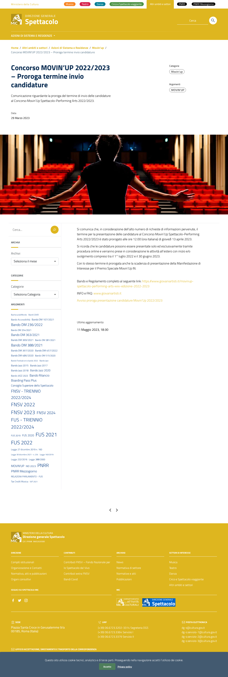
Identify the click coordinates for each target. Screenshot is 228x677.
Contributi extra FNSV (76, 573)
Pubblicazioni (124, 579)
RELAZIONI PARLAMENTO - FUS (27, 476)
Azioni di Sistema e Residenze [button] (32, 35)
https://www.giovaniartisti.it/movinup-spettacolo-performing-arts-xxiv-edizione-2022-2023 (135, 284)
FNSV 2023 (23, 412)
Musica (173, 562)
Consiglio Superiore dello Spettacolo (32, 385)
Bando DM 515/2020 (45, 355)
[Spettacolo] (16, 19)
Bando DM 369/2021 (22, 340)
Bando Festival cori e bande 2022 (24, 360)
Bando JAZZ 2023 (19, 375)
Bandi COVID (33, 314)
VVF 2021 (34, 481)
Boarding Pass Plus (24, 380)
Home (14, 48)
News (119, 562)
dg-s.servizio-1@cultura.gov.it (199, 632)
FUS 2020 (28, 435)
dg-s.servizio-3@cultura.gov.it (199, 641)
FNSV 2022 (23, 404)
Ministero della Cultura (25, 4)
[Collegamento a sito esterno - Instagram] (26, 600)
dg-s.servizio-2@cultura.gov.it (199, 636)
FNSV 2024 (46, 413)
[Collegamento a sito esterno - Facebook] (13, 600)
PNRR (43, 465)
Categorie (17, 286)
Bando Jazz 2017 (39, 365)
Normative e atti (126, 573)
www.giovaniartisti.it (107, 293)
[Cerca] (213, 20)
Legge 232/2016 (19, 459)
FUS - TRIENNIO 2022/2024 (26, 423)
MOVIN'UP (177, 90)
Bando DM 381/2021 (45, 340)
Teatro (173, 568)
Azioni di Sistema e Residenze (69, 48)
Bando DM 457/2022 (46, 350)
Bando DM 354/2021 (21, 330)
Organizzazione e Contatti (26, 568)
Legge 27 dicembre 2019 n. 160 (26, 449)
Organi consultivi (21, 579)
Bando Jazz (44, 360)
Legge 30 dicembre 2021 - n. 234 (24, 454)
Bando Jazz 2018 (19, 370)
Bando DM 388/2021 (27, 345)
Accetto (107, 666)
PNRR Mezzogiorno (24, 471)
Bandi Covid (71, 579)
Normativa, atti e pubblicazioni (29, 573)
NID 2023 (31, 466)
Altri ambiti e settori (34, 48)
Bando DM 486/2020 (22, 355)
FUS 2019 (15, 435)
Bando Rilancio (39, 375)
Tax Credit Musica (19, 481)
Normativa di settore (128, 568)
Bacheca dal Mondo (19, 314)
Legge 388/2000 (37, 459)
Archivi (15, 253)
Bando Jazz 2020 (40, 370)
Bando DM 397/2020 (22, 350)
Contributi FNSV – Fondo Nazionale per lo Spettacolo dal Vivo (87, 565)
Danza (173, 573)
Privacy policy (125, 666)
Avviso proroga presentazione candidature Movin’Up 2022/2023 (119, 300)
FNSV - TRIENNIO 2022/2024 (26, 394)
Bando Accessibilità (20, 319)
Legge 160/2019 (46, 454)
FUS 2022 (21, 442)
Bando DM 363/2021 (25, 334)
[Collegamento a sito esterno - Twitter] (19, 600)
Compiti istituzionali (22, 562)
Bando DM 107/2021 (43, 319)
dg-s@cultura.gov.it (193, 628)
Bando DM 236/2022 (27, 324)
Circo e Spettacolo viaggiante (186, 579)
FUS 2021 (46, 434)
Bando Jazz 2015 (19, 365)
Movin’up (98, 48)
